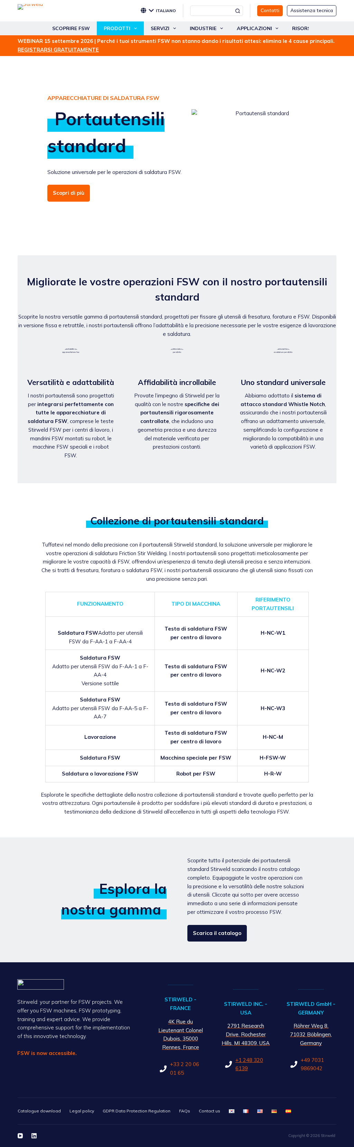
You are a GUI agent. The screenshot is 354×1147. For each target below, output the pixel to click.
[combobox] (211, 11)
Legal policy (81, 1110)
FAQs (184, 1110)
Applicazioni (254, 28)
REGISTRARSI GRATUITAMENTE (58, 49)
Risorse (303, 28)
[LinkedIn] (34, 1135)
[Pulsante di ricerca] (238, 11)
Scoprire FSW (71, 28)
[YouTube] (20, 1135)
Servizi (160, 28)
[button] (162, 10)
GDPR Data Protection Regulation (136, 1110)
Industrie (203, 28)
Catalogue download (39, 1110)
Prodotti (117, 28)
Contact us (209, 1110)
